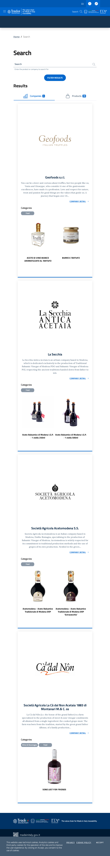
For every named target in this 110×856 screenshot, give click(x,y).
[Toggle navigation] (4, 11)
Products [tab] (78, 96)
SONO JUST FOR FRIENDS (54, 789)
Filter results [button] (55, 77)
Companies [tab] (37, 96)
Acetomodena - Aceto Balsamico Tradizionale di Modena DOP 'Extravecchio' (71, 611)
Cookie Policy (83, 842)
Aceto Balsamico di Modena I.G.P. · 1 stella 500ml (70, 436)
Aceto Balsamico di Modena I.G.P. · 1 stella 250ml (37, 436)
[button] (81, 11)
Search (18, 64)
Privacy (70, 842)
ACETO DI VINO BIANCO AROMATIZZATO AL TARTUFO (37, 259)
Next (91, 240)
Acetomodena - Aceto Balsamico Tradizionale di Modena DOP (38, 610)
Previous (19, 240)
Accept (100, 842)
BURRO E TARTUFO (71, 257)
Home (16, 37)
